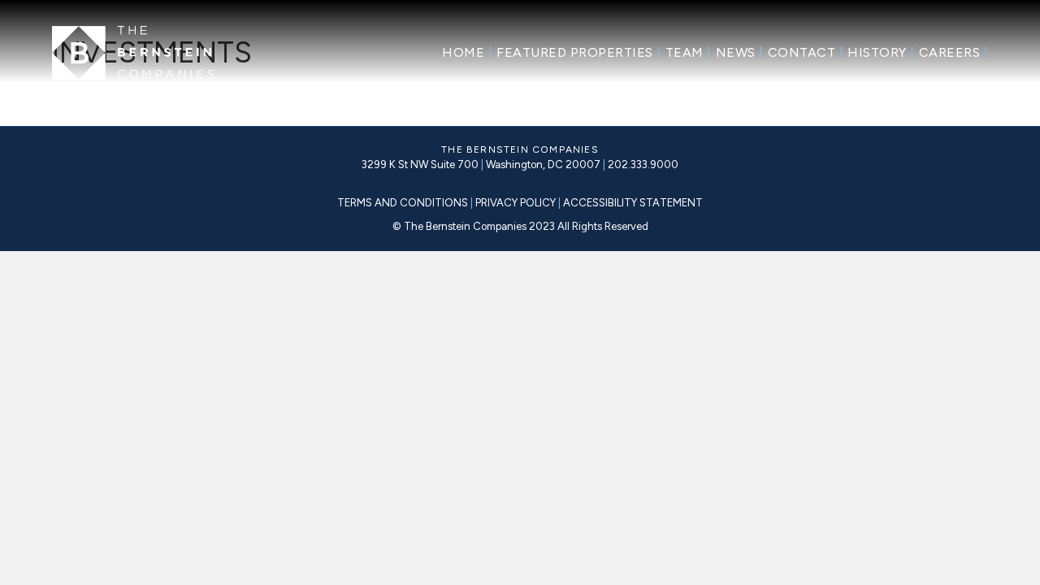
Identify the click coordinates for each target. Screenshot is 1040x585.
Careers (954, 52)
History (881, 52)
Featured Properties (578, 52)
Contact (806, 52)
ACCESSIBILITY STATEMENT (632, 203)
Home (467, 52)
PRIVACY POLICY (516, 203)
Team (688, 52)
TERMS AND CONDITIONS (402, 203)
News (740, 52)
